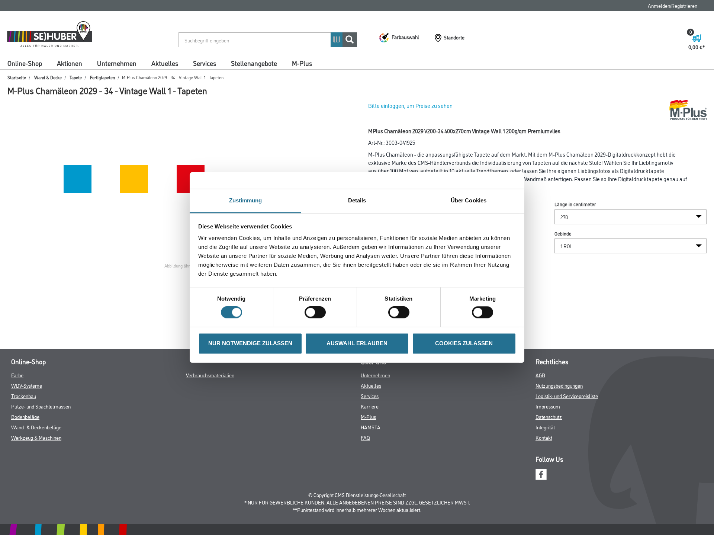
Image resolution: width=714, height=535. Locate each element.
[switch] (317, 312)
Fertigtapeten (102, 77)
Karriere (370, 406)
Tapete (76, 77)
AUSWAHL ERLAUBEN (357, 343)
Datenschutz (549, 416)
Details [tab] (357, 200)
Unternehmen (116, 62)
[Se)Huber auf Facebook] (541, 473)
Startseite (16, 77)
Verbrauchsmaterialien (210, 374)
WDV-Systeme (26, 385)
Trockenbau (23, 395)
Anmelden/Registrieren (672, 5)
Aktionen (69, 62)
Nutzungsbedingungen (559, 385)
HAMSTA (370, 426)
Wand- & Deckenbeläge (36, 426)
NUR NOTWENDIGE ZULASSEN (250, 343)
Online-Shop (24, 62)
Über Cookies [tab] (468, 200)
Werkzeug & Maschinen (36, 437)
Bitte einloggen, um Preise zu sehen (410, 105)
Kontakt (544, 437)
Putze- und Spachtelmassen (41, 406)
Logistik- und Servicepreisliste (567, 395)
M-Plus (302, 62)
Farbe (17, 374)
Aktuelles (164, 62)
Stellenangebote (254, 62)
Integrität (545, 426)
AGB (540, 374)
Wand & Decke (48, 77)
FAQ (365, 437)
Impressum (548, 406)
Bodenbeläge (25, 416)
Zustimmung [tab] (245, 200)
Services (204, 62)
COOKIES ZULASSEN (464, 343)
